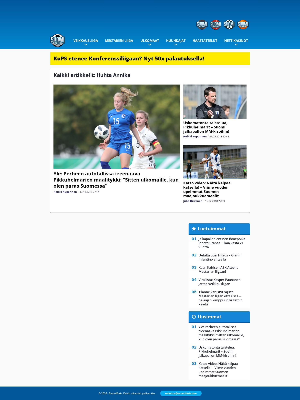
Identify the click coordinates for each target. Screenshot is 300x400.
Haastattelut (205, 40)
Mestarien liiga (119, 40)
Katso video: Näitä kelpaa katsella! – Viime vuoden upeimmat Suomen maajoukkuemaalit (207, 189)
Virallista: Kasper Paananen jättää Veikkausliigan (220, 281)
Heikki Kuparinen (65, 192)
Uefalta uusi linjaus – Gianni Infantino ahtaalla (220, 257)
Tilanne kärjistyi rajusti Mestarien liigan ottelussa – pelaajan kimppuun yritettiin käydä (220, 298)
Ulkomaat (149, 40)
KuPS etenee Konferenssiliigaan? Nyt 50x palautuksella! (128, 58)
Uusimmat (209, 316)
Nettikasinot (236, 40)
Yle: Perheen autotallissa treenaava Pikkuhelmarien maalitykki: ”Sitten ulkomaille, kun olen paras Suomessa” (116, 179)
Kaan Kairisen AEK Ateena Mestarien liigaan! (218, 269)
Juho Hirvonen (192, 201)
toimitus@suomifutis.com (181, 393)
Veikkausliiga (85, 40)
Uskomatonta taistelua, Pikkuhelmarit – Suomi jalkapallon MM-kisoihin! (206, 127)
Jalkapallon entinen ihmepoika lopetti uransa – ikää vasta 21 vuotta (222, 243)
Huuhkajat (176, 40)
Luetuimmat (212, 228)
